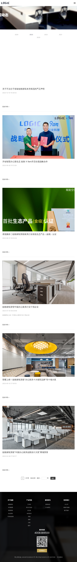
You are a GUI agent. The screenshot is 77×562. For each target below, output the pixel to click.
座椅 (29, 519)
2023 (31, 34)
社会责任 (10, 513)
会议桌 (29, 510)
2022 (46, 34)
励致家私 (10, 504)
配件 (29, 525)
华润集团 (10, 507)
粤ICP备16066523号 (42, 557)
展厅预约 (66, 510)
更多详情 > (5, 106)
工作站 (29, 504)
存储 (29, 516)
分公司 (66, 504)
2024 (16, 34)
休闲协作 (29, 513)
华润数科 (60, 557)
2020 (38, 37)
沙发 (29, 522)
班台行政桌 (29, 507)
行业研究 (47, 507)
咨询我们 (42, 550)
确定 (53, 478)
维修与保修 (66, 507)
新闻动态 (47, 504)
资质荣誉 (10, 510)
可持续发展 (11, 516)
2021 (60, 34)
